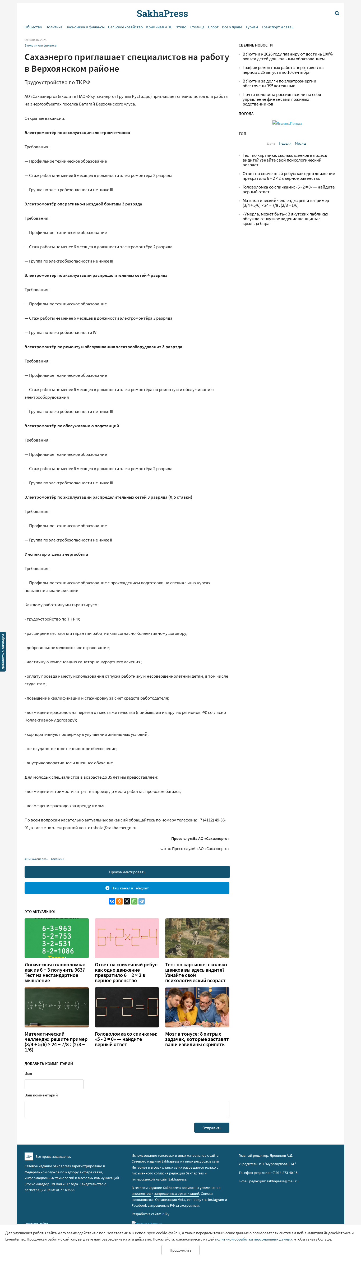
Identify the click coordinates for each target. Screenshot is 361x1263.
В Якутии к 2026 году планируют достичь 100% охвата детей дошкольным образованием (288, 56)
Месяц (300, 143)
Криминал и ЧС (159, 26)
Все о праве (232, 26)
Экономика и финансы (85, 26)
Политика (53, 26)
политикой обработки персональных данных (253, 1239)
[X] (127, 901)
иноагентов (141, 1193)
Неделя (285, 143)
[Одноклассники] (119, 901)
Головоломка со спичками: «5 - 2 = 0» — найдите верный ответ (126, 1039)
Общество (33, 26)
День (271, 143)
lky (165, 1213)
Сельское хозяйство (125, 26)
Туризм (252, 26)
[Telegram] (141, 901)
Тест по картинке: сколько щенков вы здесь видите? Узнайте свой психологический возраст (196, 972)
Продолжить (180, 1250)
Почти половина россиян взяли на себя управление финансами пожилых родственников (282, 99)
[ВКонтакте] (112, 901)
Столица (197, 26)
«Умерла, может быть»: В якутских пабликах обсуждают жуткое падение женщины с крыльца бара (285, 218)
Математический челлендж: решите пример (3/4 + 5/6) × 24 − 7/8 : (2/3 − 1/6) (56, 1042)
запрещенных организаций (176, 1193)
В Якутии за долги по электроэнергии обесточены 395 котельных (279, 83)
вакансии (57, 859)
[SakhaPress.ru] (3, 652)
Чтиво (181, 26)
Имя (28, 1073)
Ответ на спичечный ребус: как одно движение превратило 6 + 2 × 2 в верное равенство (127, 972)
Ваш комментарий (41, 1094)
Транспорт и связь (277, 26)
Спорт (213, 26)
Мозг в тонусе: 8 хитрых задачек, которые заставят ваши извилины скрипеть (197, 1039)
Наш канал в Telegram (130, 887)
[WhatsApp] (134, 901)
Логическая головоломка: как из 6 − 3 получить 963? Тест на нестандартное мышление (55, 972)
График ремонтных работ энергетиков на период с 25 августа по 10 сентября (283, 70)
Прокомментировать (127, 871)
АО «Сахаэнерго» (36, 859)
